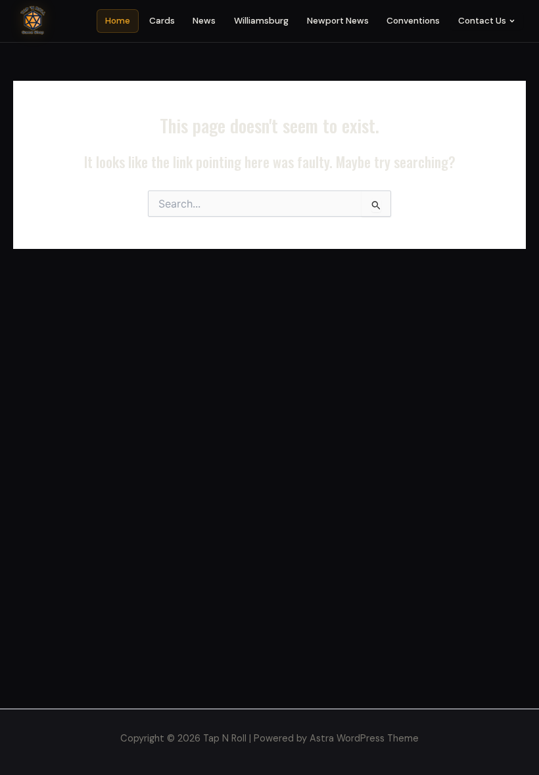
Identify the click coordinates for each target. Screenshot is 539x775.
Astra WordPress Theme (364, 738)
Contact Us (482, 20)
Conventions (413, 20)
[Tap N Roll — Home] (33, 21)
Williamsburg (261, 20)
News (204, 20)
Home (117, 20)
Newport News (338, 20)
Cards (162, 20)
